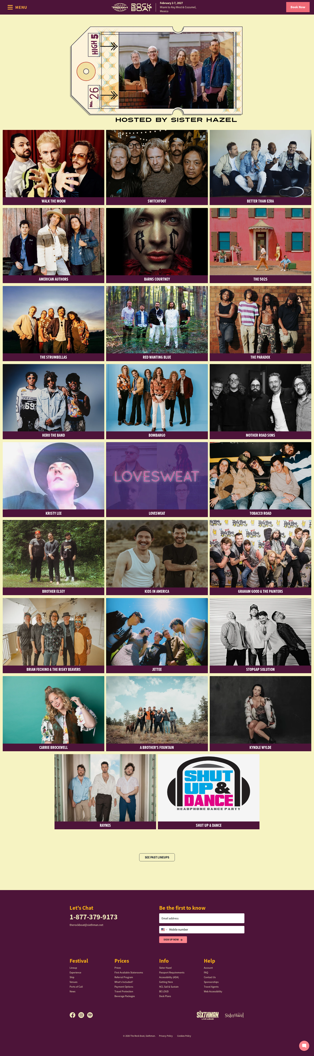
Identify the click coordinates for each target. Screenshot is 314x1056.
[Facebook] (74, 1015)
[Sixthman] (208, 1015)
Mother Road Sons (260, 435)
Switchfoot (157, 201)
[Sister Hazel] (234, 1015)
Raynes (105, 825)
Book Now (298, 7)
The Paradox (260, 357)
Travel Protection (123, 991)
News (72, 991)
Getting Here (166, 982)
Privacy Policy (166, 1035)
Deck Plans (165, 996)
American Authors (53, 279)
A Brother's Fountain (157, 747)
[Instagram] (82, 1015)
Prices (117, 967)
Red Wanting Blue (157, 357)
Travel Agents (211, 986)
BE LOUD (164, 991)
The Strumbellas (53, 357)
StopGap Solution (260, 669)
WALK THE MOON (54, 201)
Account (208, 967)
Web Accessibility (213, 991)
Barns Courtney (157, 279)
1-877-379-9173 (93, 917)
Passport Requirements (171, 972)
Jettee (157, 669)
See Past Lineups (157, 857)
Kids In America (157, 591)
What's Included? (123, 982)
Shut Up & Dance (209, 825)
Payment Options (123, 986)
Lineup (73, 967)
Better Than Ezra (260, 201)
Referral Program (123, 977)
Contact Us (210, 977)
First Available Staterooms (128, 972)
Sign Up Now (171, 939)
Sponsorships (211, 982)
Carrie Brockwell (53, 747)
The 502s (260, 279)
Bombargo (157, 435)
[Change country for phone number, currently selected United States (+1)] (163, 929)
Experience (75, 972)
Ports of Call (76, 986)
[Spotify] (90, 1015)
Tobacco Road (260, 513)
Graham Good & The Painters (260, 591)
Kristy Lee (54, 513)
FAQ (206, 972)
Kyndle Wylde (260, 747)
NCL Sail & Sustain (169, 986)
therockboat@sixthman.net (86, 925)
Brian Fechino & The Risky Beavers (54, 669)
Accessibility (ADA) (169, 977)
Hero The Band (53, 435)
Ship (72, 977)
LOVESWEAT (157, 513)
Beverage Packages (124, 996)
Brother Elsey (53, 591)
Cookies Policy (184, 1035)
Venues (73, 982)
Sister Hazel (165, 967)
